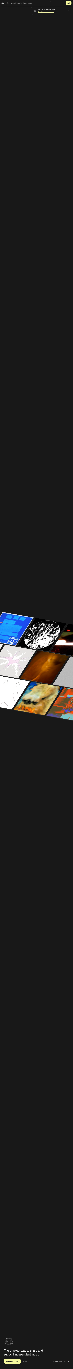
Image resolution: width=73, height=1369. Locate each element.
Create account (12, 1361)
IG (65, 1361)
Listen (25, 1361)
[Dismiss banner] (68, 11)
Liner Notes (57, 1361)
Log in (68, 3)
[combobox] (29, 3)
